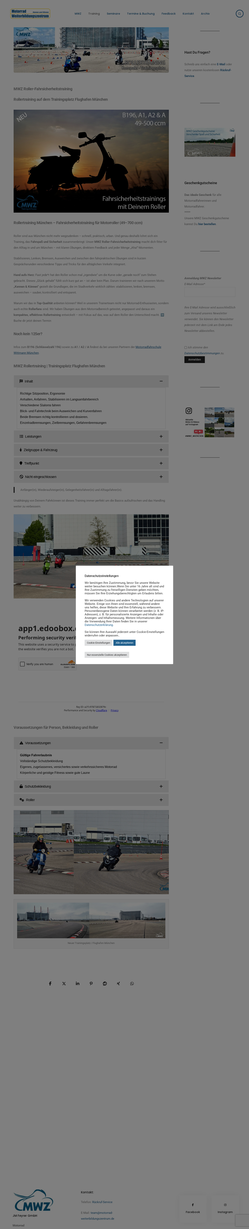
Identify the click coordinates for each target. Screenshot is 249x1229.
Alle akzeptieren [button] (124, 642)
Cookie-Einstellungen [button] (98, 642)
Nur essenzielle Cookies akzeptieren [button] (107, 654)
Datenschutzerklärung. (99, 625)
